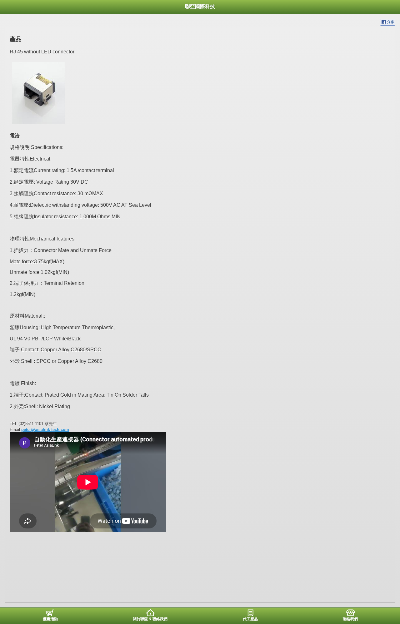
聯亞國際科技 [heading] (200, 6)
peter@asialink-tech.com (45, 429)
